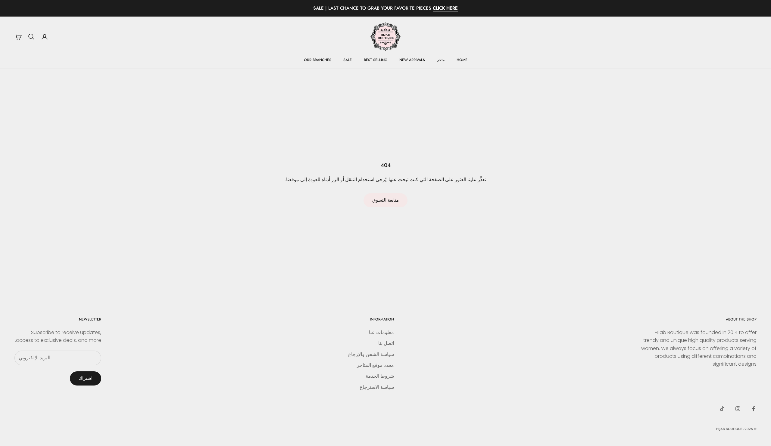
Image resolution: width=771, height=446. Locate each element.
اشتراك (85, 378)
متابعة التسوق (385, 200)
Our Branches (317, 60)
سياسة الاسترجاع (377, 387)
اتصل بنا (386, 343)
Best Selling (375, 60)
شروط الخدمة (380, 376)
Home (462, 60)
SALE (347, 60)
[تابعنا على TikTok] (722, 409)
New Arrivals (412, 60)
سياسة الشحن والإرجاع (371, 354)
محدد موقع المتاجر (375, 365)
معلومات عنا (381, 332)
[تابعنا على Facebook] (754, 409)
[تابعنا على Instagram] (738, 409)
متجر (441, 60)
